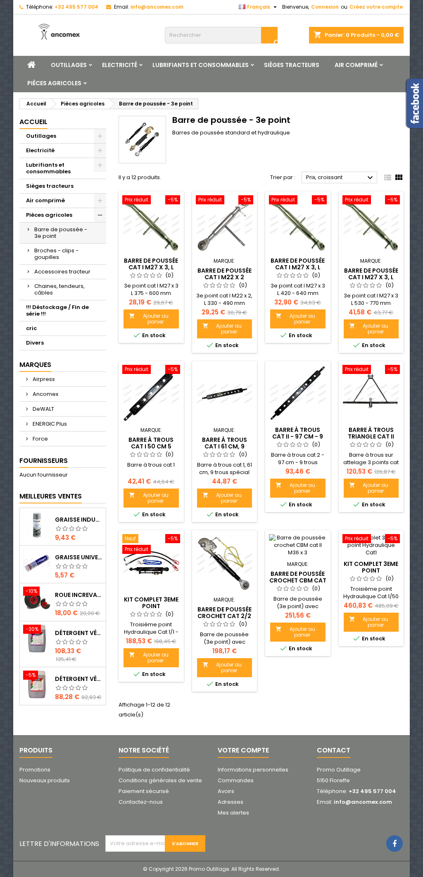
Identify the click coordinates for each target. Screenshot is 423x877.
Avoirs (226, 791)
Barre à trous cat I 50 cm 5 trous (150, 446)
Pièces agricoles (54, 83)
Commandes (236, 780)
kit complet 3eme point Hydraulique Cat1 (371, 570)
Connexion (325, 6)
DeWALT (42, 409)
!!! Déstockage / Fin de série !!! (57, 310)
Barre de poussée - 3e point (60, 232)
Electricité (119, 65)
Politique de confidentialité (154, 770)
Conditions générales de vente (160, 780)
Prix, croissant (340, 178)
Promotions (34, 770)
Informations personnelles (253, 770)
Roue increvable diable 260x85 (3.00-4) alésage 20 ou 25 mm (78, 595)
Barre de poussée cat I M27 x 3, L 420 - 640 (298, 267)
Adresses (230, 802)
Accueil (33, 122)
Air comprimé (356, 65)
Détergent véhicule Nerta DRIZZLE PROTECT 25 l (78, 633)
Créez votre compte (376, 6)
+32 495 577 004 (76, 6)
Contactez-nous (141, 802)
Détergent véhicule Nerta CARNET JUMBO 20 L (78, 679)
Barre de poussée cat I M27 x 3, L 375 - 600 (151, 267)
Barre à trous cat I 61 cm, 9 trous (224, 446)
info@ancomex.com (157, 6)
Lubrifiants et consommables (200, 65)
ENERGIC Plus (49, 424)
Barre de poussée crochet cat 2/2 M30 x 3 (224, 616)
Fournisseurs (43, 460)
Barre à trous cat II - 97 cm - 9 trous (297, 436)
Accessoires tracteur (62, 272)
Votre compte (243, 750)
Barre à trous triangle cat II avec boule (371, 436)
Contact (333, 750)
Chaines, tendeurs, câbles (59, 289)
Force (39, 439)
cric (31, 328)
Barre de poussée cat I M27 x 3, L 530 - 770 (371, 277)
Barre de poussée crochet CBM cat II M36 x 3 (297, 580)
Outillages (69, 65)
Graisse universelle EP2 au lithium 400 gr (78, 557)
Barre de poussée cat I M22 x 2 (224, 273)
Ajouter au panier (149, 318)
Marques (35, 364)
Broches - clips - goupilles (56, 254)
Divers (35, 343)
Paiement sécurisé (144, 791)
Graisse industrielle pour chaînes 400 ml (78, 519)
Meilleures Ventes (50, 496)
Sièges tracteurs (291, 65)
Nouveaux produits (44, 780)
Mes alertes (233, 813)
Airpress (43, 379)
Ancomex (44, 394)
